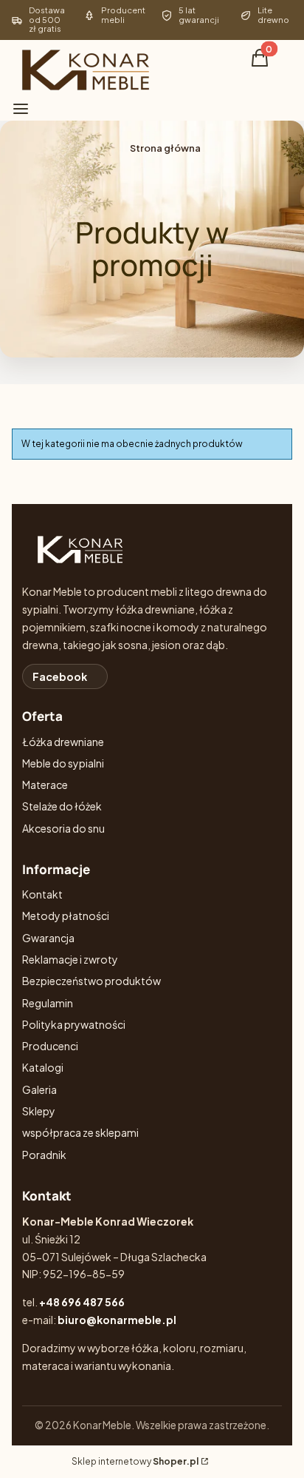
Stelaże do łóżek (62, 806)
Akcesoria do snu (63, 828)
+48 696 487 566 (82, 1302)
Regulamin (47, 1003)
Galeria (39, 1089)
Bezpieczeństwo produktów (91, 980)
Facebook (59, 676)
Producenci (50, 1045)
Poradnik (44, 1154)
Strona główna (165, 148)
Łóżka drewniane (63, 741)
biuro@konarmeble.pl (117, 1319)
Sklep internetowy (135, 1461)
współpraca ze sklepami (80, 1132)
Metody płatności (65, 915)
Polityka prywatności (73, 1024)
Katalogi (42, 1067)
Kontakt (42, 894)
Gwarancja (48, 937)
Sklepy (38, 1111)
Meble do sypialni (63, 763)
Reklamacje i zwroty (70, 959)
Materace (45, 784)
